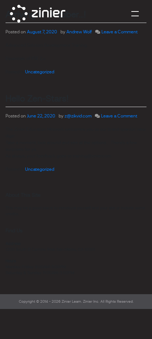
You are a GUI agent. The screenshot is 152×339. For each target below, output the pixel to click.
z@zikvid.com (78, 116)
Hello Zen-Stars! (37, 98)
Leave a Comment (119, 31)
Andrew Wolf (79, 31)
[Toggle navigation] (135, 13)
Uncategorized (39, 71)
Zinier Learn (71, 301)
